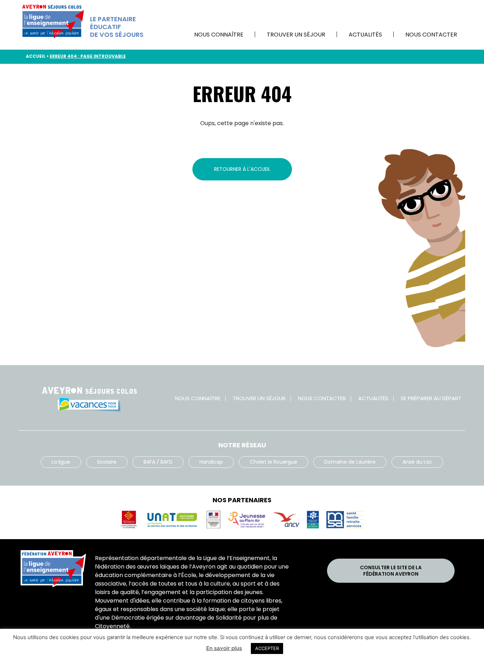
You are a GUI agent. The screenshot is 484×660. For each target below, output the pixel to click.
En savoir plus (224, 648)
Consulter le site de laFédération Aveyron (391, 570)
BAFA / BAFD (158, 461)
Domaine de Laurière (350, 461)
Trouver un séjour (296, 34)
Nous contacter (431, 34)
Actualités (365, 34)
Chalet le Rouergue (273, 461)
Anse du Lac (417, 461)
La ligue (61, 461)
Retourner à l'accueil (242, 169)
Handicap (211, 461)
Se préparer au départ (431, 398)
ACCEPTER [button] (267, 648)
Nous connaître (218, 34)
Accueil (35, 56)
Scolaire (107, 461)
